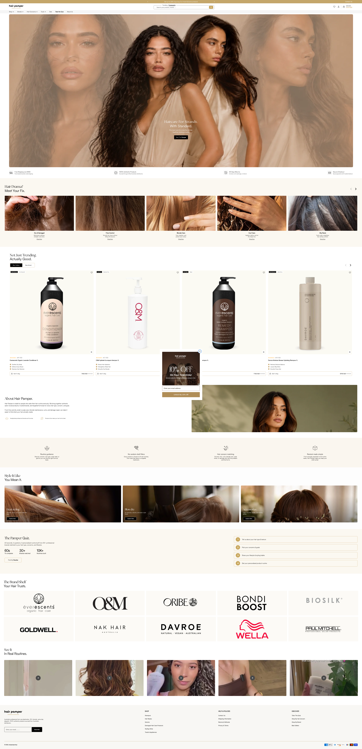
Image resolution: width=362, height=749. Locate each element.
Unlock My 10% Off (181, 395)
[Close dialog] (200, 351)
